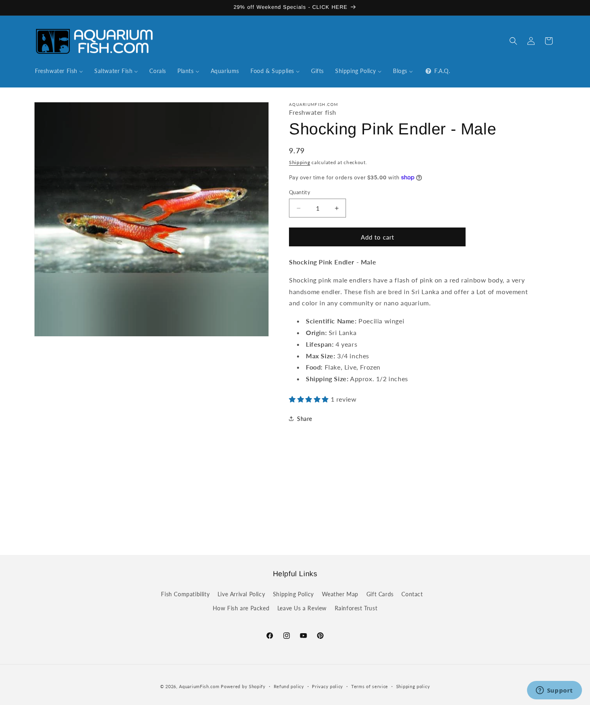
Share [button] (304, 418)
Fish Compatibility (185, 594)
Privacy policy (327, 686)
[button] (513, 41)
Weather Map (340, 594)
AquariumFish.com (199, 686)
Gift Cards (380, 594)
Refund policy (289, 686)
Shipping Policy (293, 594)
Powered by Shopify (243, 686)
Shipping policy (413, 686)
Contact (412, 594)
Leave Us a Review (302, 608)
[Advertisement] (295, 498)
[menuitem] (59, 71)
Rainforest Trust (356, 608)
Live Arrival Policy (241, 594)
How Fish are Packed (241, 608)
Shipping (299, 162)
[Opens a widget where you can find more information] (554, 691)
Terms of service (369, 686)
